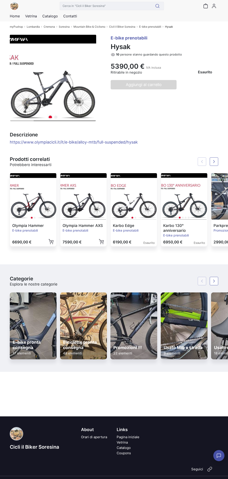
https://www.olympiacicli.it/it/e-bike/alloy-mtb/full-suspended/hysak (74, 142)
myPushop (16, 26)
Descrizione (24, 135)
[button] (16, 78)
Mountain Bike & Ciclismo (89, 26)
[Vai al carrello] (205, 6)
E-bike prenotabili (150, 26)
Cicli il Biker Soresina (122, 26)
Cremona (49, 26)
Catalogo (50, 16)
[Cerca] (157, 6)
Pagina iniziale (128, 437)
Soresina (64, 26)
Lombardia (33, 26)
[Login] (214, 6)
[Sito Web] (210, 471)
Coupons (124, 453)
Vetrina (122, 442)
